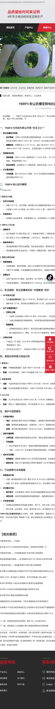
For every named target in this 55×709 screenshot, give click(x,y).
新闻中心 (28, 95)
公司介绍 (13, 87)
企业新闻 (37, 95)
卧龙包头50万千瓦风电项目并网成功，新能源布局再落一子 (23, 547)
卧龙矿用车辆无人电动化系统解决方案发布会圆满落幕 (21, 583)
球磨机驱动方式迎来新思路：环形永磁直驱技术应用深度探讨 (24, 601)
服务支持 (3, 684)
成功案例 (3, 678)
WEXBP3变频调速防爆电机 (19, 636)
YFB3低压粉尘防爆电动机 (41, 636)
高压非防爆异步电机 (11, 640)
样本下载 (20, 684)
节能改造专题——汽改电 (10, 541)
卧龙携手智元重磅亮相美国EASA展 (14, 595)
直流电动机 (40, 640)
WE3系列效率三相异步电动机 (40, 632)
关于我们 (20, 678)
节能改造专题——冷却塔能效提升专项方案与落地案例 (21, 553)
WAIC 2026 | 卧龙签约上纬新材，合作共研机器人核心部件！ (24, 577)
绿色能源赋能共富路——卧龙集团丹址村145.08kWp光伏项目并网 (26, 559)
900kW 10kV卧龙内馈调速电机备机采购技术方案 (19, 589)
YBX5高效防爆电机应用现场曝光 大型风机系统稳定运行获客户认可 (26, 613)
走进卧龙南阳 (12, 644)
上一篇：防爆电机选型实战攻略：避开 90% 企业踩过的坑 (23, 621)
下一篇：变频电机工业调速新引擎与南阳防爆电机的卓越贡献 (24, 625)
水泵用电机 (22, 632)
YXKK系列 (13, 632)
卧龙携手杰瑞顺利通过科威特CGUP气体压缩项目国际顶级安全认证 (26, 571)
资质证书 (39, 87)
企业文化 (22, 87)
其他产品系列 (49, 87)
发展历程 (30, 87)
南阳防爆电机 (17, 95)
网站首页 (10, 27)
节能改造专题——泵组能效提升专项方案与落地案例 (20, 565)
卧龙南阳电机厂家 (27, 640)
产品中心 (29, 27)
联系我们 (3, 690)
